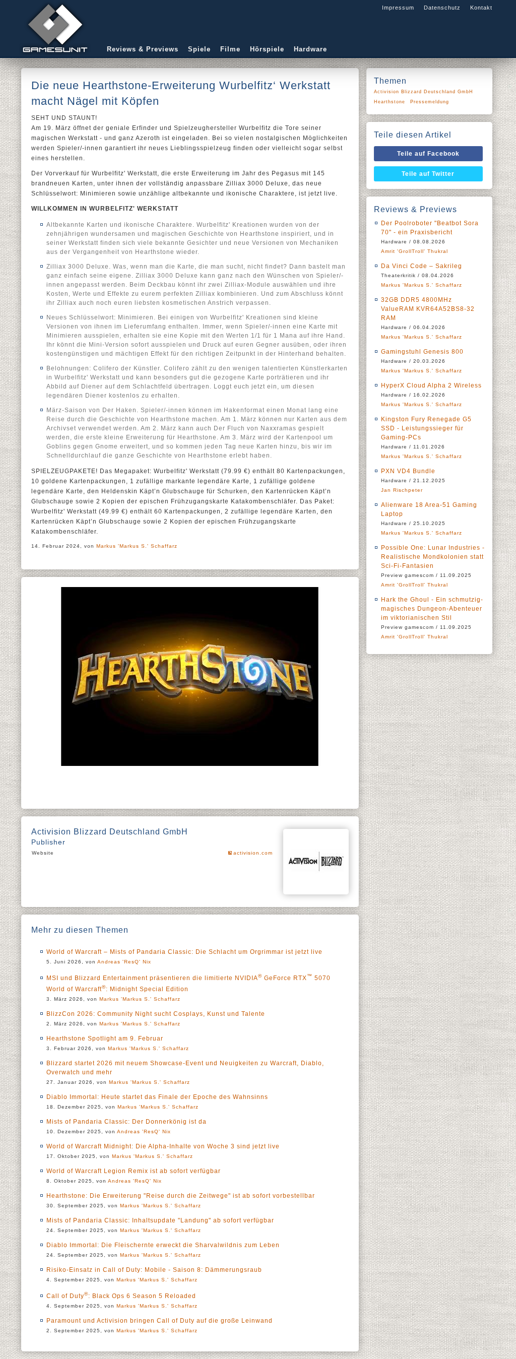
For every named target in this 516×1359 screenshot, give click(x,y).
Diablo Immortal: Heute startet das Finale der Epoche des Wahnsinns (157, 1097)
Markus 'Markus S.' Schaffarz (136, 546)
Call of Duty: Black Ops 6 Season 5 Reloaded (121, 1296)
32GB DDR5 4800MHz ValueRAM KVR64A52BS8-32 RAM (428, 308)
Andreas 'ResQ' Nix (124, 961)
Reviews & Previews (142, 49)
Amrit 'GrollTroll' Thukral (414, 251)
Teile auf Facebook (428, 153)
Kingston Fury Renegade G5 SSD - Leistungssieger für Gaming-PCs (426, 428)
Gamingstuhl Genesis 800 (422, 351)
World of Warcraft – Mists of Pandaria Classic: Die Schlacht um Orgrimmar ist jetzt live (184, 951)
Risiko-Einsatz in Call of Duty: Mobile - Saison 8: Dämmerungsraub (154, 1269)
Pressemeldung (429, 101)
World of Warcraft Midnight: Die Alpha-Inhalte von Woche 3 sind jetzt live (163, 1146)
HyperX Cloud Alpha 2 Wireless (431, 385)
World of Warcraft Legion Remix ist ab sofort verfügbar (133, 1171)
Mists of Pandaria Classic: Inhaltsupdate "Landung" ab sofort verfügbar (160, 1220)
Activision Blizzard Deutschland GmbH (423, 91)
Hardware (310, 49)
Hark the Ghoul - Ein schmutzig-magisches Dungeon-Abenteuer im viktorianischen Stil (432, 608)
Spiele (199, 49)
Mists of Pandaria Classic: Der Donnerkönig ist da (126, 1121)
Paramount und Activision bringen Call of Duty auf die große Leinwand (159, 1320)
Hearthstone (389, 101)
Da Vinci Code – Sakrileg (421, 266)
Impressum (398, 8)
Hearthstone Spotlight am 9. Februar (104, 1038)
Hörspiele (267, 49)
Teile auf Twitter (428, 173)
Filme (230, 49)
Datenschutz (442, 8)
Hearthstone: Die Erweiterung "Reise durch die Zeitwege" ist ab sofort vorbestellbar (180, 1195)
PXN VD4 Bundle (408, 471)
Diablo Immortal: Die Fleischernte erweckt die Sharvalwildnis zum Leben (163, 1245)
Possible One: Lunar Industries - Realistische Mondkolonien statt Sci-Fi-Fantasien (433, 556)
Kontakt (481, 8)
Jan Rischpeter (402, 490)
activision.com (253, 853)
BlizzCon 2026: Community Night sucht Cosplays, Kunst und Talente (155, 1013)
